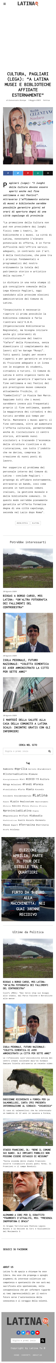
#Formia (38, 784)
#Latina (35, 523)
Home (16, 1355)
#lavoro (6, 802)
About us (37, 1355)
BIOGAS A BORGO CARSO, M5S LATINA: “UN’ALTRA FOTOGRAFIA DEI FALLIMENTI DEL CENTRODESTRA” (25, 985)
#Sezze (6, 825)
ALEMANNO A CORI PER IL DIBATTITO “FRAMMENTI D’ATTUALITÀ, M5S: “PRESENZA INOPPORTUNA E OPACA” (27, 1218)
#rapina (36, 811)
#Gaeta (30, 789)
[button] (49, 751)
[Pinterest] (28, 173)
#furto (21, 789)
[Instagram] (28, 1333)
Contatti (26, 1355)
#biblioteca (22, 523)
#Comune (33, 774)
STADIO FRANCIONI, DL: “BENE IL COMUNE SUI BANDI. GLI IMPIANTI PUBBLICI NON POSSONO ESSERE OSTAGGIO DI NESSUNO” (27, 1153)
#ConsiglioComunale (11, 779)
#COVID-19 (32, 778)
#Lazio (14, 801)
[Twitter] (18, 173)
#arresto (32, 769)
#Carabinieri (44, 769)
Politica (46, 100)
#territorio (42, 825)
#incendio (39, 789)
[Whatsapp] (38, 173)
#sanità (21, 820)
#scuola (30, 820)
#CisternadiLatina (15, 774)
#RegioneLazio (10, 816)
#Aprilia (21, 768)
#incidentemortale (22, 796)
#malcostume (27, 801)
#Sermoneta (40, 820)
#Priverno (43, 806)
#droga (6, 784)
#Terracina (27, 824)
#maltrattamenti (41, 802)
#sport (14, 825)
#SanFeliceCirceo (10, 820)
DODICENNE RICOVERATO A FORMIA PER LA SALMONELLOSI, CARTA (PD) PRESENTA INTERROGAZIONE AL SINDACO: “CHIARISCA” (27, 1102)
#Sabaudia (35, 815)
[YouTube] (37, 1333)
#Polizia (25, 806)
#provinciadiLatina (17, 810)
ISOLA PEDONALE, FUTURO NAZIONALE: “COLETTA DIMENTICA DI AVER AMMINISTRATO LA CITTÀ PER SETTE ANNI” (27, 1050)
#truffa (6, 829)
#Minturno (7, 806)
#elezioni (16, 784)
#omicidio (16, 806)
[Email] (48, 173)
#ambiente (8, 769)
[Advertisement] (28, 38)
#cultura (44, 779)
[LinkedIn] (33, 1333)
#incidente (8, 796)
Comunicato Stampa (17, 100)
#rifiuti (23, 815)
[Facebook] (8, 173)
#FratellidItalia (10, 789)
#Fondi (27, 784)
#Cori (22, 779)
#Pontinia (34, 806)
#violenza (14, 829)
